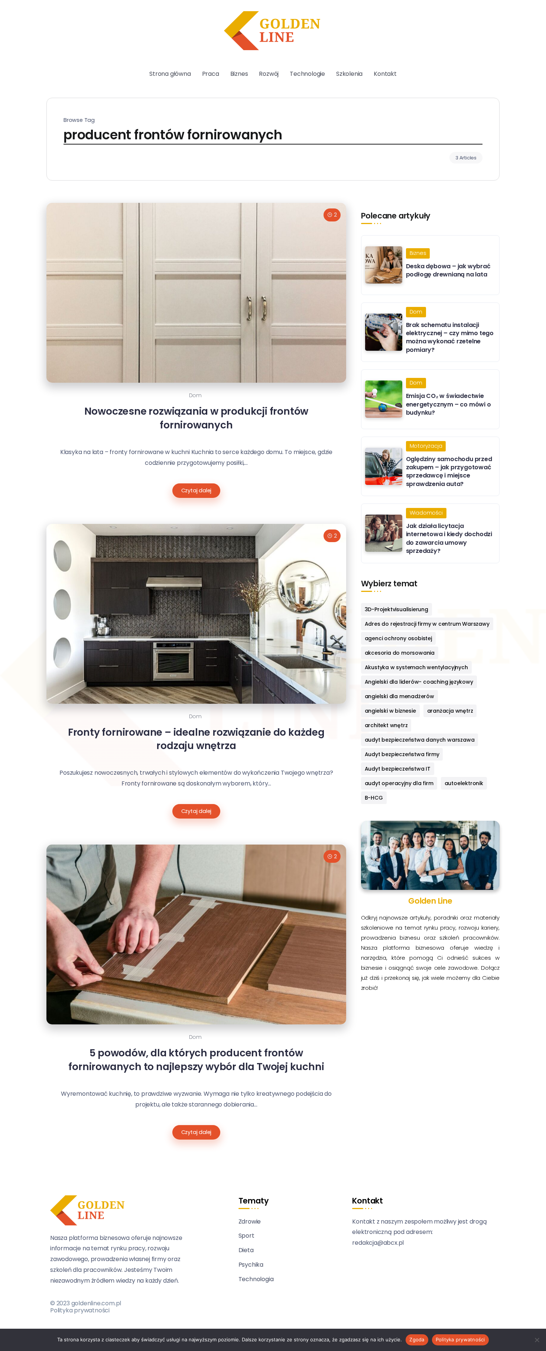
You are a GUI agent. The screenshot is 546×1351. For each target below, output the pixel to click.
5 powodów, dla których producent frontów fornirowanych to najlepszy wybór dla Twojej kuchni (196, 1059)
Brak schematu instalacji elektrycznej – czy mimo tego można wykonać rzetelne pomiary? (450, 337)
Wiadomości (426, 512)
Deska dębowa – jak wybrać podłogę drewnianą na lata (448, 270)
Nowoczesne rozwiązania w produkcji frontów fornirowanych (196, 418)
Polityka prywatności (80, 1310)
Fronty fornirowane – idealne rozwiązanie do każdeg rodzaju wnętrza (196, 739)
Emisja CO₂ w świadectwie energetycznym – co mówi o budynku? (448, 404)
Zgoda (416, 1339)
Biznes (418, 253)
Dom (195, 395)
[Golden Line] (272, 30)
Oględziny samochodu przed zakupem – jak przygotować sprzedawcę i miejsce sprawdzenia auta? (449, 471)
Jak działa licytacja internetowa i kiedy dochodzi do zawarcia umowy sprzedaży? (449, 538)
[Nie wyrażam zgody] (536, 1340)
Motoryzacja (426, 446)
